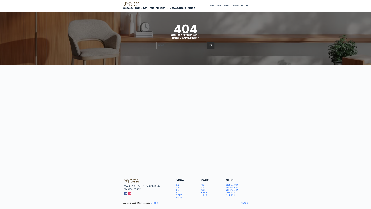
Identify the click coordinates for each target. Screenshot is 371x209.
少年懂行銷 (154, 203)
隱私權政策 (236, 5)
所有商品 (212, 5)
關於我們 (226, 5)
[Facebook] (125, 193)
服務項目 (219, 5)
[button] (230, 6)
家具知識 (205, 180)
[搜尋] (247, 6)
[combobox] (181, 45)
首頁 (242, 5)
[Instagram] (129, 193)
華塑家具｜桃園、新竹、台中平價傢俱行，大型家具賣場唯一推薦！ (159, 8)
